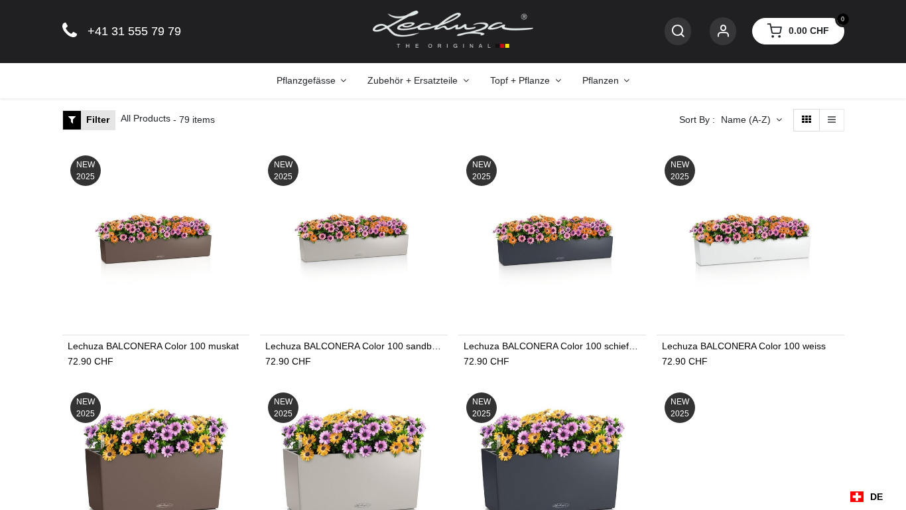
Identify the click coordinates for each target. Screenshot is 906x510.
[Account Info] (723, 31)
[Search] (678, 31)
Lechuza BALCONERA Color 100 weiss (744, 346)
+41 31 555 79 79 (134, 31)
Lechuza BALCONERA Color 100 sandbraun (353, 346)
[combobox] (866, 496)
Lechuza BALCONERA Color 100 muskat (153, 346)
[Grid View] (806, 120)
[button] (751, 120)
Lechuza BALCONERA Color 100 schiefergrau (552, 346)
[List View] (831, 120)
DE (876, 496)
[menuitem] (311, 80)
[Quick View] (241, 169)
